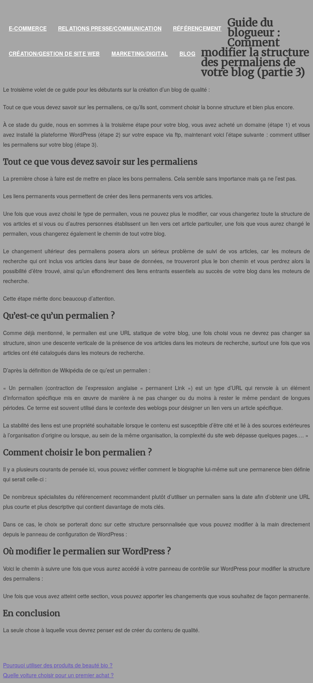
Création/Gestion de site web (54, 53)
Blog (187, 53)
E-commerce (28, 28)
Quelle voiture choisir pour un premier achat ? (58, 675)
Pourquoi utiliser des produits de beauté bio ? (58, 665)
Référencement (197, 28)
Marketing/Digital (139, 53)
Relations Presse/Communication (109, 28)
